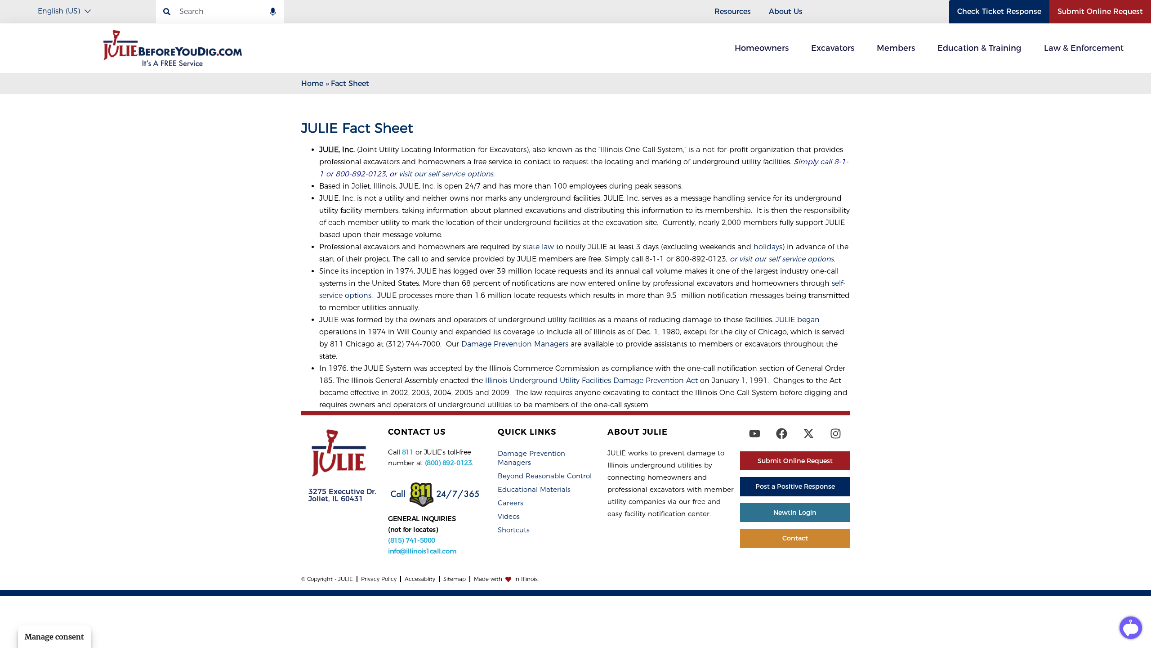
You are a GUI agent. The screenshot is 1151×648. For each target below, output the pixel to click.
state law (538, 247)
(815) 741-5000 (411, 540)
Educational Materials (534, 489)
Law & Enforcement (1084, 48)
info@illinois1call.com (422, 551)
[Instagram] (835, 433)
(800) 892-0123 (448, 463)
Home (312, 83)
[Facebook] (781, 433)
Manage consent (54, 636)
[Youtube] (754, 433)
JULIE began (798, 319)
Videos (509, 516)
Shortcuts (514, 530)
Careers (510, 503)
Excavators (832, 48)
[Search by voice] (273, 12)
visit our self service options (446, 174)
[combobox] (220, 11)
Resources (732, 11)
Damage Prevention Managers (514, 344)
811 (408, 452)
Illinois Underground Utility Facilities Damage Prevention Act (591, 380)
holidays (768, 247)
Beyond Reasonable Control (545, 476)
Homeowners (762, 48)
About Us (786, 11)
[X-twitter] (808, 433)
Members (896, 48)
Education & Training (979, 48)
